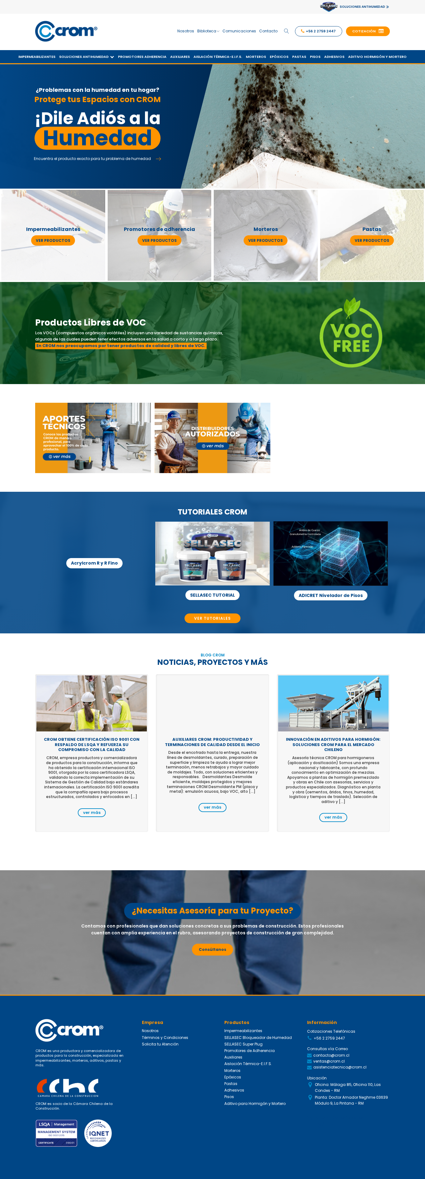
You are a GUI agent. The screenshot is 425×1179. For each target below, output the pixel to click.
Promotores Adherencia (142, 56)
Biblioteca (206, 31)
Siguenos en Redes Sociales (335, 1117)
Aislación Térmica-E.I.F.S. (218, 56)
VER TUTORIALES (212, 618)
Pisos (315, 56)
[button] (368, 31)
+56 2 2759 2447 (329, 1038)
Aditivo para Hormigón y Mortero (255, 1103)
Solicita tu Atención (160, 1044)
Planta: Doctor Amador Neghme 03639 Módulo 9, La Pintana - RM (351, 1100)
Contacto (268, 31)
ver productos (53, 240)
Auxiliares (180, 56)
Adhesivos (334, 56)
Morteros (256, 56)
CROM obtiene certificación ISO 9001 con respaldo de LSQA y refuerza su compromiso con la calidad (91, 744)
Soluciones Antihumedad (84, 56)
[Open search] (286, 31)
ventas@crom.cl (329, 1061)
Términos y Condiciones (165, 1037)
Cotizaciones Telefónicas (331, 1031)
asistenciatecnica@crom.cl (340, 1067)
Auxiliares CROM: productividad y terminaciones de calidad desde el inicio (212, 742)
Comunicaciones (239, 31)
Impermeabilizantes (36, 56)
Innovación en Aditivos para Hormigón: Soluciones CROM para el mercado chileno (333, 744)
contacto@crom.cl (331, 1055)
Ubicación (317, 1078)
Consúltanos (212, 949)
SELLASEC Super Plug (243, 1044)
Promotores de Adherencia (249, 1050)
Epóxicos (279, 56)
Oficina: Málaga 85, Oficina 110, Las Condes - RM (348, 1087)
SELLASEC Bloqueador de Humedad (258, 1037)
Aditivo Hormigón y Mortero (377, 56)
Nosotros (185, 31)
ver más (91, 812)
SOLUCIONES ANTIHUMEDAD (362, 6)
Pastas (299, 56)
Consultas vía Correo (327, 1048)
